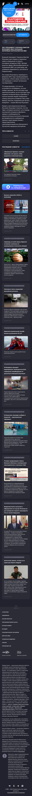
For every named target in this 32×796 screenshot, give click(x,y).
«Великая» (11, 707)
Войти (27, 3)
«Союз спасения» (6, 706)
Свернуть (16, 608)
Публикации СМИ (6, 646)
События (4, 642)
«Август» (10, 704)
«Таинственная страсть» (8, 709)
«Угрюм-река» (16, 706)
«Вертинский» (18, 707)
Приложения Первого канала (10, 622)
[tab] (9, 35)
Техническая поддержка (8, 639)
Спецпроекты (5, 615)
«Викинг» (22, 706)
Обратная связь (6, 635)
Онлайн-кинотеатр (7, 618)
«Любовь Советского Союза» (21, 704)
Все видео (4, 629)
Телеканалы (21, 751)
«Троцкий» (5, 707)
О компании (5, 612)
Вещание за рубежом (22, 655)
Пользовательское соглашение (10, 632)
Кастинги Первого (7, 625)
